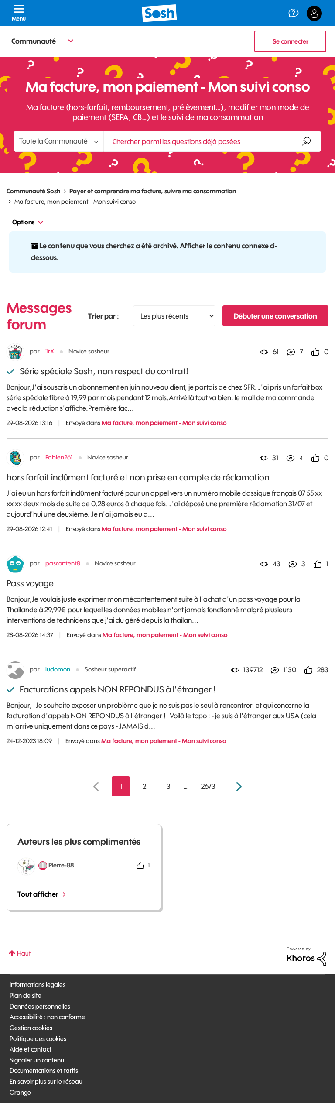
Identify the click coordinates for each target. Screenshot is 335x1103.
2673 (208, 786)
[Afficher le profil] (15, 352)
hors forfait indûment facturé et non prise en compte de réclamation (138, 477)
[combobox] (212, 141)
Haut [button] (24, 953)
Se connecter (290, 41)
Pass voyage (30, 583)
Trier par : (103, 316)
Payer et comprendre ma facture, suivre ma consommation (152, 191)
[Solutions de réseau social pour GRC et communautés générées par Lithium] (306, 956)
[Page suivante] (238, 787)
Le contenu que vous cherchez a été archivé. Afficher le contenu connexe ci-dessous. (154, 251)
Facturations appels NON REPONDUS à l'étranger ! (118, 689)
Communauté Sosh (33, 191)
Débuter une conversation (275, 316)
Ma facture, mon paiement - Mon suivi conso (164, 423)
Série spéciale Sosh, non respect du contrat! (104, 371)
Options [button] (23, 222)
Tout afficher (37, 894)
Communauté (33, 41)
